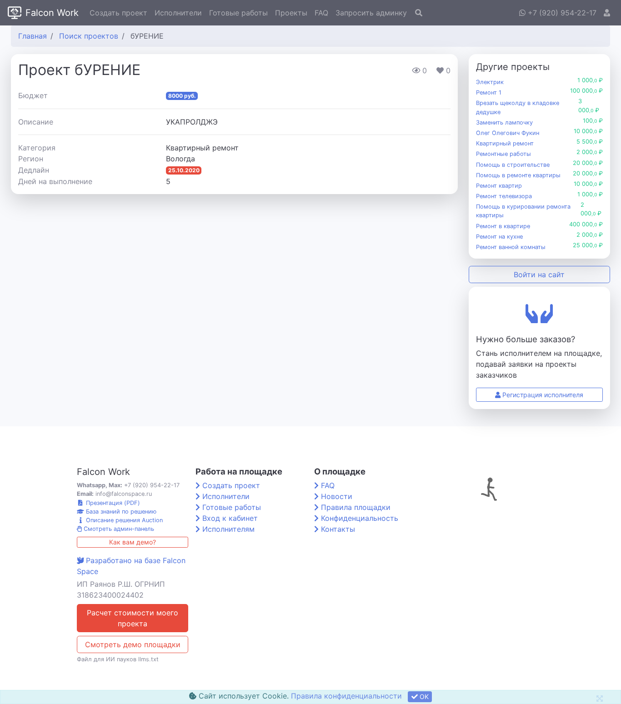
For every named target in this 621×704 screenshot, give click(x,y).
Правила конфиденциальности (346, 695)
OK (423, 696)
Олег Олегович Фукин (507, 133)
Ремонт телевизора (504, 196)
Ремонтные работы (503, 153)
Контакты (338, 529)
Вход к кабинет (230, 518)
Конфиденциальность (359, 518)
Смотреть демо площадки (132, 644)
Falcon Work (52, 12)
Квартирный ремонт (505, 143)
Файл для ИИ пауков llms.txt (118, 659)
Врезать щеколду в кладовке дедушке (517, 107)
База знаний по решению (120, 511)
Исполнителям (228, 529)
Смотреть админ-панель (118, 528)
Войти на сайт (539, 274)
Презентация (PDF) (112, 502)
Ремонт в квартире (503, 226)
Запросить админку (371, 12)
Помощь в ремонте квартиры (518, 175)
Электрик (490, 82)
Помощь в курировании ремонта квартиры (523, 211)
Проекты (291, 12)
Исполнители (178, 12)
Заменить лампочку (504, 122)
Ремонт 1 (488, 92)
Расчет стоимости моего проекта (132, 618)
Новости (336, 496)
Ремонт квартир (499, 185)
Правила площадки (356, 507)
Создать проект (118, 12)
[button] (607, 13)
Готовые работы (238, 12)
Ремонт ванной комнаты (511, 247)
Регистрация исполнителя (542, 395)
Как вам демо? (132, 542)
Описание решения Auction (123, 520)
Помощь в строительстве (513, 164)
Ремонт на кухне (499, 236)
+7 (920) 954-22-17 (561, 12)
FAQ (321, 12)
